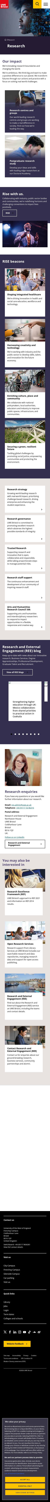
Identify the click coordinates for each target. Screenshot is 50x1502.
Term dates (9, 1314)
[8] (38, 734)
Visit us (7, 1282)
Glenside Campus (12, 1274)
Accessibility (16, 1355)
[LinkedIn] (15, 1334)
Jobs (6, 1306)
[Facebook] (10, 1334)
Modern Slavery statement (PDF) (15, 1361)
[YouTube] (25, 1334)
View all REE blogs (15, 672)
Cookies (33, 1355)
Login (6, 1310)
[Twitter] (6, 1334)
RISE (8, 213)
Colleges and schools (13, 1318)
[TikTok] (30, 1334)
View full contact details (13, 1247)
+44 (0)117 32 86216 (25, 808)
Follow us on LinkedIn (14, 837)
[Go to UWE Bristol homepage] (5, 40)
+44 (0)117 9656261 (22, 1244)
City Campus (9, 1265)
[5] (26, 734)
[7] (34, 734)
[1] (11, 734)
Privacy (25, 1355)
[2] (15, 734)
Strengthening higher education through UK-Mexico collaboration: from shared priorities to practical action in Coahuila (24, 709)
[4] (23, 734)
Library (7, 1302)
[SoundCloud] (35, 1334)
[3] (19, 734)
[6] (30, 734)
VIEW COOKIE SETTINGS (25, 1492)
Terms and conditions (11, 1358)
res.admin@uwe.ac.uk (21, 805)
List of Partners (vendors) (14, 1473)
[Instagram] (20, 1334)
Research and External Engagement (19, 843)
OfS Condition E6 (26, 1358)
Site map (7, 1355)
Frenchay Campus (12, 1269)
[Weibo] (40, 1334)
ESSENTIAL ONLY (25, 1486)
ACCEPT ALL (25, 1479)
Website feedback (15, 1343)
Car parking (9, 1278)
